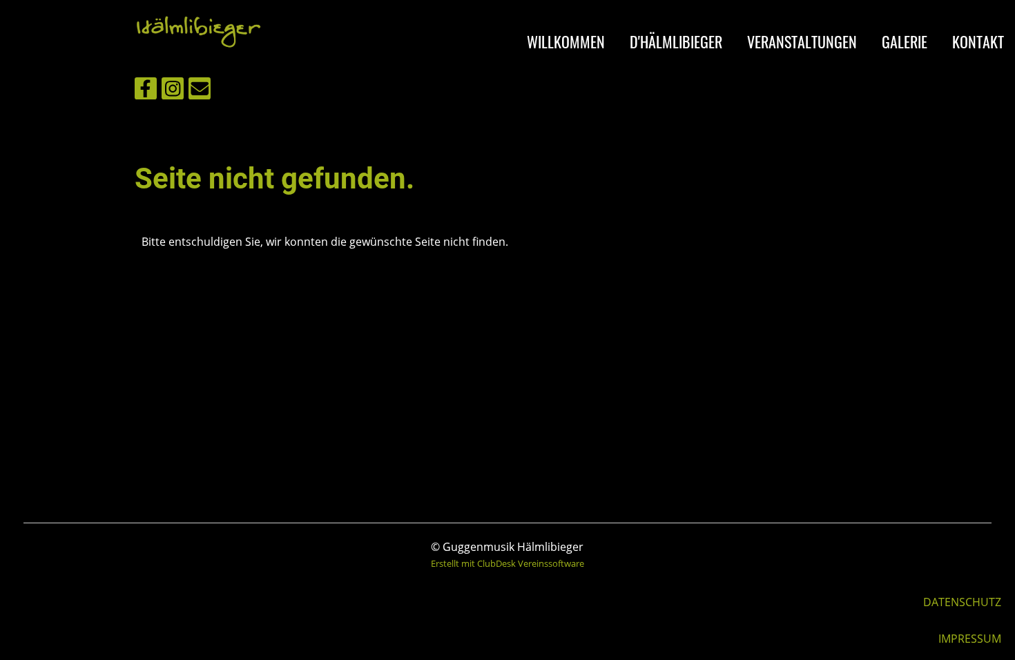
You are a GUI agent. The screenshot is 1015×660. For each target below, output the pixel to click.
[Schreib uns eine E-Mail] (199, 91)
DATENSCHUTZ (962, 602)
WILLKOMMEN (566, 41)
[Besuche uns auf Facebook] (146, 91)
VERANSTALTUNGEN (802, 41)
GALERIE (904, 41)
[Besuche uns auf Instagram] (173, 91)
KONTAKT (978, 41)
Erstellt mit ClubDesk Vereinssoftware (507, 563)
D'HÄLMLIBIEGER (676, 41)
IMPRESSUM (969, 638)
